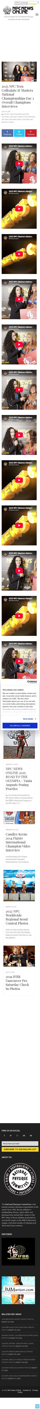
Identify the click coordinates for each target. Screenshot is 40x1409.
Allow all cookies (20, 725)
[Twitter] (11, 1136)
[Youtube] (31, 1136)
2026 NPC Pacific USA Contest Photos (16, 1368)
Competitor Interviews (26, 117)
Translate (32, 4)
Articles (13, 117)
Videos (11, 122)
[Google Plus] (24, 1136)
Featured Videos (15, 119)
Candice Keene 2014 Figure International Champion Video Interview (18, 842)
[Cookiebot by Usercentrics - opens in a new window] (28, 682)
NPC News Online (14, 1390)
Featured (5, 119)
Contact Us (27, 1390)
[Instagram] (17, 1136)
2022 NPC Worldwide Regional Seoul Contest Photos (17, 917)
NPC (31, 119)
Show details (28, 719)
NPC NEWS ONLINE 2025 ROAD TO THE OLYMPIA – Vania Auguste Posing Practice (19, 778)
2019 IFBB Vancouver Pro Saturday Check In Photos (17, 982)
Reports (5, 122)
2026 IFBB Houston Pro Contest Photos (18, 1319)
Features (26, 119)
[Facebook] (4, 1136)
